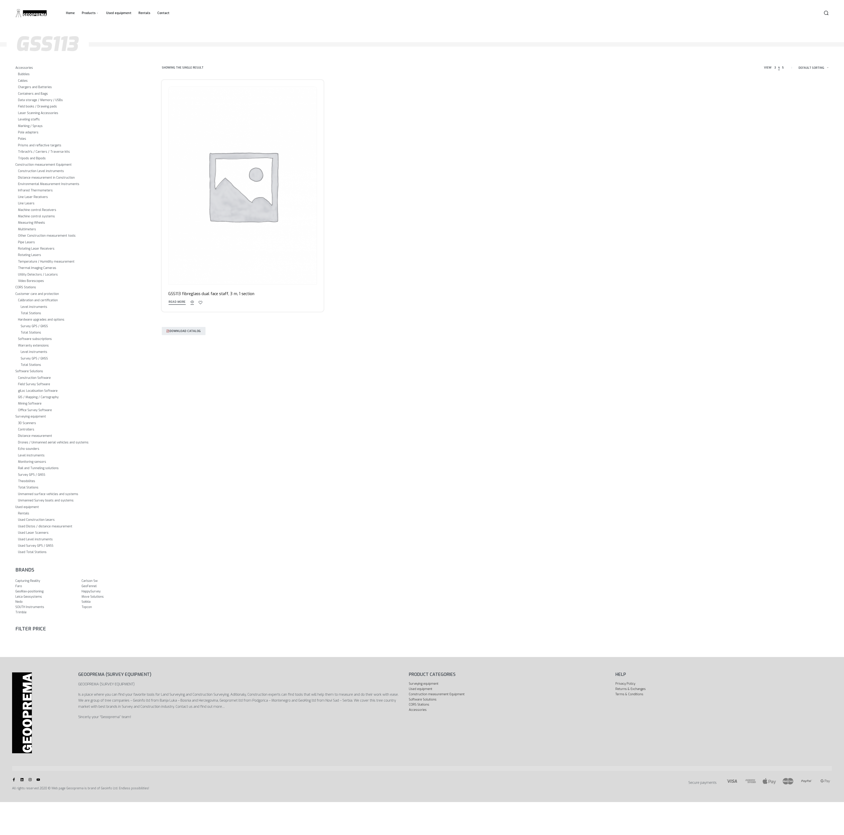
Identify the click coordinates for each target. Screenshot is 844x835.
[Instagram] (30, 779)
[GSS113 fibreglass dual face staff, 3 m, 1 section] (242, 186)
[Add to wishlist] (200, 303)
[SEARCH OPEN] (826, 13)
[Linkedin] (22, 779)
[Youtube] (38, 779)
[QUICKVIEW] (192, 302)
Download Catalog (185, 331)
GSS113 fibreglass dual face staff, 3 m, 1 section (211, 293)
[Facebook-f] (14, 779)
